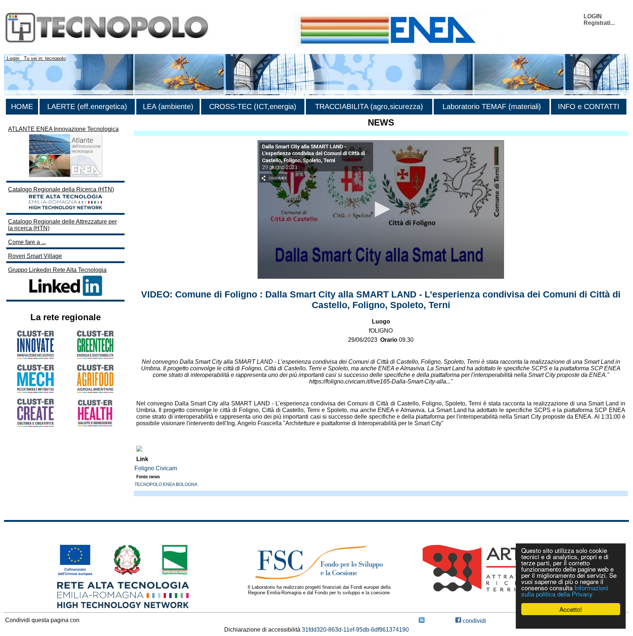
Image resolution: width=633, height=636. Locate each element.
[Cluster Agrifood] (95, 391)
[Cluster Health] (95, 425)
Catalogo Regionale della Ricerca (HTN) (61, 189)
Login (13, 58)
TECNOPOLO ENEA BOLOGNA (165, 484)
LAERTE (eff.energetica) (87, 106)
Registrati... (599, 23)
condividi (473, 621)
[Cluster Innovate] (35, 356)
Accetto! (570, 609)
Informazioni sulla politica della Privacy (564, 590)
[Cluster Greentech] (95, 356)
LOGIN (593, 16)
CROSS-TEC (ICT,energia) (252, 106)
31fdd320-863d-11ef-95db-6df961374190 (355, 629)
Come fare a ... (27, 242)
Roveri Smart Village (35, 256)
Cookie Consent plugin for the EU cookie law (570, 622)
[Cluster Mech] (35, 391)
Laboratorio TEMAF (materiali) (492, 106)
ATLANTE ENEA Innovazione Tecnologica (63, 129)
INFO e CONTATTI (588, 106)
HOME (22, 106)
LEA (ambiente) (168, 106)
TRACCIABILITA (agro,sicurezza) (369, 106)
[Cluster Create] (35, 425)
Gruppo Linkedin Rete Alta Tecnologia (57, 270)
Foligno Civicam (155, 468)
